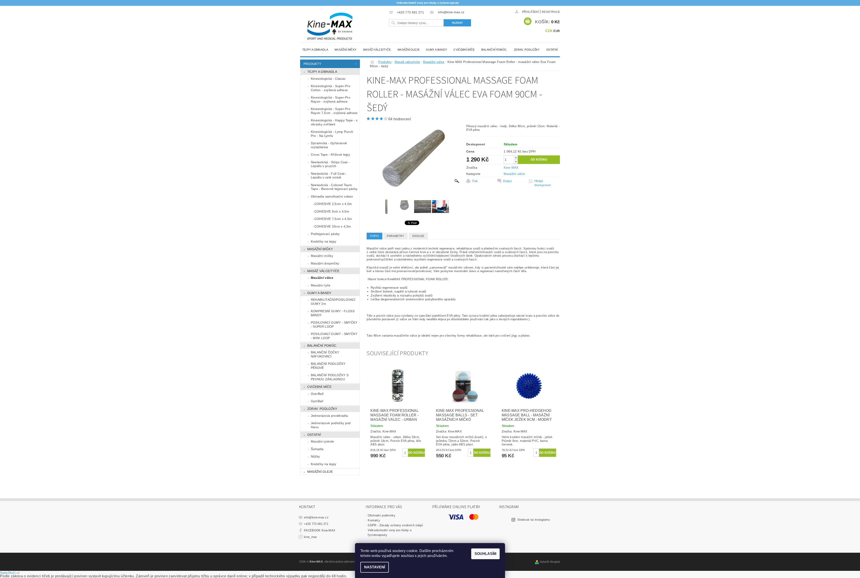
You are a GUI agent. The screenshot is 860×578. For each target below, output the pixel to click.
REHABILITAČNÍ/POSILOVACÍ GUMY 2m (333, 301)
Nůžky (315, 456)
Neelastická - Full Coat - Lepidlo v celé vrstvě (329, 175)
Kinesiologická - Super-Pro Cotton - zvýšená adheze (330, 88)
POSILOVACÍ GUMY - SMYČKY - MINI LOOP (334, 336)
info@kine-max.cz (316, 517)
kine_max (310, 537)
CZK (549, 31)
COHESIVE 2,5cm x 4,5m (333, 204)
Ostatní (552, 49)
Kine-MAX (511, 167)
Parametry (395, 236)
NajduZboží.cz (10, 572)
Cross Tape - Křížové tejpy (330, 154)
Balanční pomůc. (494, 49)
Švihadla (317, 449)
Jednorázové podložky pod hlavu (331, 425)
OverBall (317, 393)
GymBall (317, 401)
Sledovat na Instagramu (533, 519)
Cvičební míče (464, 49)
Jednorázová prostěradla (329, 415)
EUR (556, 31)
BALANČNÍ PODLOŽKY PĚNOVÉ (328, 366)
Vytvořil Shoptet (550, 561)
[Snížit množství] (516, 161)
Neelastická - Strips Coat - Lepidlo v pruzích (330, 164)
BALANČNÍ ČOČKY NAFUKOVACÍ (325, 354)
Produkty (312, 64)
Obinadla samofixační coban (332, 196)
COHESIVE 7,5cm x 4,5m (333, 219)
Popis (374, 236)
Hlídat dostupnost (542, 183)
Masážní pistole (322, 441)
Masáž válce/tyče (377, 49)
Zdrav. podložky (527, 49)
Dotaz (507, 181)
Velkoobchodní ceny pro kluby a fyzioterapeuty (427, 2)
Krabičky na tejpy (323, 241)
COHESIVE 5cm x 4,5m (331, 211)
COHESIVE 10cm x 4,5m (332, 226)
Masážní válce (322, 277)
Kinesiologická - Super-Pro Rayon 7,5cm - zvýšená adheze (334, 111)
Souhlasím (485, 554)
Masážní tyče (321, 285)
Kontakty (374, 520)
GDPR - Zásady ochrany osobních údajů (395, 525)
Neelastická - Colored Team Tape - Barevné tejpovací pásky (334, 187)
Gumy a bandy (436, 49)
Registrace (551, 11)
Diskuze (418, 236)
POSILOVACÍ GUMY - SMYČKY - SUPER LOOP (334, 324)
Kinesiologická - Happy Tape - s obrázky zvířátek (334, 122)
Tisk (475, 181)
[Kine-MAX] (330, 26)
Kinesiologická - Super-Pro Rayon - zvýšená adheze (330, 99)
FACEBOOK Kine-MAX (319, 530)
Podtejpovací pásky (325, 234)
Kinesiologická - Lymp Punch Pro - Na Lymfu (332, 134)
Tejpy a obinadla (315, 49)
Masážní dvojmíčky (325, 263)
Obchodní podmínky (381, 515)
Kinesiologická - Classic (328, 78)
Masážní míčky (346, 49)
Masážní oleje (408, 49)
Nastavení (374, 567)
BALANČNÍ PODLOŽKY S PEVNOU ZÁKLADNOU (329, 377)
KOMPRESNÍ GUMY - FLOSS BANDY (333, 313)
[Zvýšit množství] (516, 157)
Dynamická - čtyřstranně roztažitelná (329, 145)
